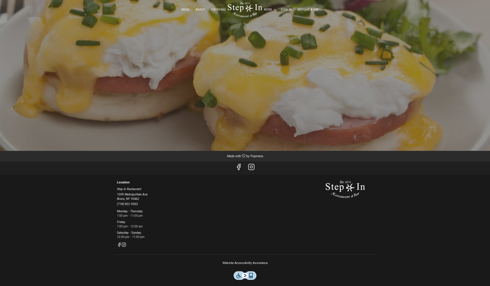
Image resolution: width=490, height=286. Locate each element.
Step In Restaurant (345, 189)
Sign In (286, 9)
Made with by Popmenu (133, 156)
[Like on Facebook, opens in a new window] (238, 168)
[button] (270, 9)
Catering (218, 9)
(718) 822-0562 (127, 204)
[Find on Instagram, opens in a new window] (251, 168)
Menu (185, 9)
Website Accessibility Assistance (245, 263)
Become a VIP (308, 9)
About (200, 9)
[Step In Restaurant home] (245, 9)
